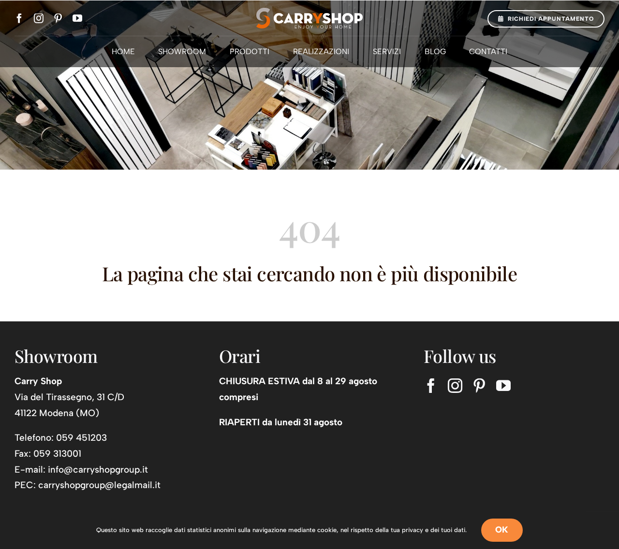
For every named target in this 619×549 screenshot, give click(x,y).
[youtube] (77, 18)
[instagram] (39, 18)
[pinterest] (58, 18)
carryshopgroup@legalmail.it (99, 485)
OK (502, 529)
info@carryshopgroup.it (98, 469)
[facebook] (19, 18)
